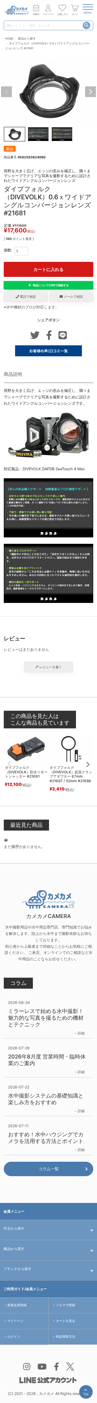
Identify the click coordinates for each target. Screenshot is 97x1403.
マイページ (15, 1321)
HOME (9, 38)
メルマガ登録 (65, 1305)
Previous (6, 91)
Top (87, 1395)
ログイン (13, 1337)
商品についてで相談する (51, 285)
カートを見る (65, 1321)
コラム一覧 (49, 1168)
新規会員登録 (17, 1305)
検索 (86, 25)
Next (90, 91)
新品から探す (27, 38)
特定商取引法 (65, 1337)
